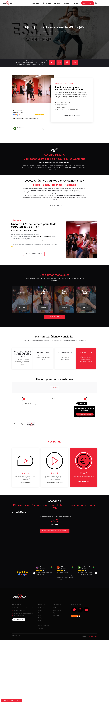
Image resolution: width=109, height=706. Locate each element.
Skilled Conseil (93, 622)
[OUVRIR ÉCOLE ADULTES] (40, 3)
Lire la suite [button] (59, 565)
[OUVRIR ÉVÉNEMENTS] (71, 3)
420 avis (21, 112)
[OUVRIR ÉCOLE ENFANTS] (51, 3)
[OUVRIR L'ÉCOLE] (78, 3)
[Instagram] (80, 595)
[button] (43, 129)
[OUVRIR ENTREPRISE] (60, 3)
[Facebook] (74, 595)
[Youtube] (86, 595)
